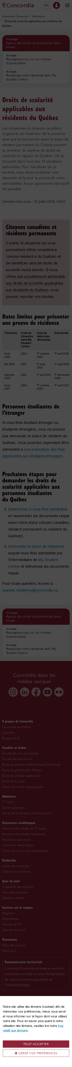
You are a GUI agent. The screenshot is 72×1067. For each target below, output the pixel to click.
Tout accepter (36, 1044)
